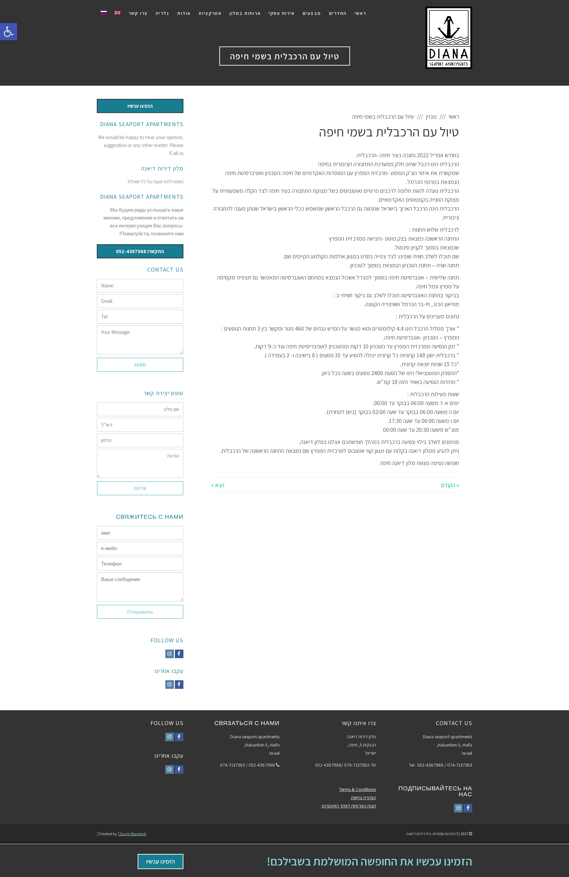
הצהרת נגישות (363, 798)
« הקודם (450, 485)
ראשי (453, 116)
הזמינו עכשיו (160, 861)
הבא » (217, 485)
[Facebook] (179, 654)
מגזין (431, 116)
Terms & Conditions (357, 789)
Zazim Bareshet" (121, 833)
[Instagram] (169, 654)
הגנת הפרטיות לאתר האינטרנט (349, 806)
